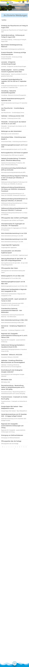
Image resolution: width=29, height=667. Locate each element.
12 (23, 447)
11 (21, 447)
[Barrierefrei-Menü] (27, 1)
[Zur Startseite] (7, 3)
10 (19, 447)
